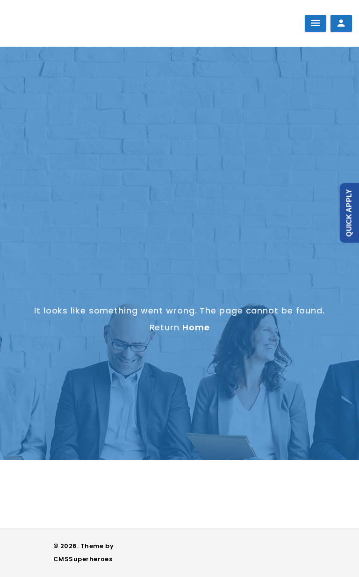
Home (196, 327)
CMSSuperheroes (82, 559)
